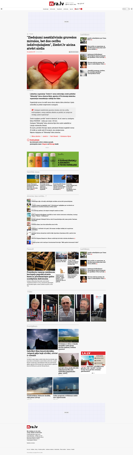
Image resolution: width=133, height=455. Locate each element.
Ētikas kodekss (63, 449)
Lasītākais (84, 34)
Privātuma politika (41, 449)
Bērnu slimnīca (35, 136)
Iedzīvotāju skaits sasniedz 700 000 (61, 260)
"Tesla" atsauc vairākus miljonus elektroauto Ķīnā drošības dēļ (73, 262)
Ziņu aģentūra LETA (31, 51)
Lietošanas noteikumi (50, 449)
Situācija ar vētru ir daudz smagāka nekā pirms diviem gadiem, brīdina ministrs (68, 346)
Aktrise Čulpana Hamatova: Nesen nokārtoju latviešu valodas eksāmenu (52, 238)
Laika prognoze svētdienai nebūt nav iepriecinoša (65, 396)
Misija (36, 449)
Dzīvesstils (52, 9)
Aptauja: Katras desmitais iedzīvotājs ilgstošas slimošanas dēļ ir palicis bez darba (53, 233)
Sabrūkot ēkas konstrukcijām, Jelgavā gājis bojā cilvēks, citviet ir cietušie (42, 353)
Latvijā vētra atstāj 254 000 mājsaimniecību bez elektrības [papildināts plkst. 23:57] (68, 370)
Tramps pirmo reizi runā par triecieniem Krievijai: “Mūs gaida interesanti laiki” (55, 242)
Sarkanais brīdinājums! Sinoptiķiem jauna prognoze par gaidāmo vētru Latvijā (96, 56)
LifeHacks (65, 9)
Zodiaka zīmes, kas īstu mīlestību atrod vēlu (44, 224)
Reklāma (32, 449)
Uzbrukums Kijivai (65, 136)
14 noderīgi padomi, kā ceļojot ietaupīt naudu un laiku (47, 210)
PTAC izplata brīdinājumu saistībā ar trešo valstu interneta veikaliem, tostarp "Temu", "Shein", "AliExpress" (54, 215)
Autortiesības (56, 449)
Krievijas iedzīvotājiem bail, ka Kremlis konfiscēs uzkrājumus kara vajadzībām (71, 187)
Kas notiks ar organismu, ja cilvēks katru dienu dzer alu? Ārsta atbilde (97, 47)
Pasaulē (31, 34)
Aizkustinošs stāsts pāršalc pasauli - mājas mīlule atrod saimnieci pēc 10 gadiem (60, 278)
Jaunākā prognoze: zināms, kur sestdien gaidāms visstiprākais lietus (96, 72)
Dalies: (47, 147)
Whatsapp (52, 144)
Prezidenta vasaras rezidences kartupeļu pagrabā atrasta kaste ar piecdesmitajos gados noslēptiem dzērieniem (41, 275)
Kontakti (72, 449)
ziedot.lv (44, 136)
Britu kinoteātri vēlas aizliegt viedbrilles (72, 276)
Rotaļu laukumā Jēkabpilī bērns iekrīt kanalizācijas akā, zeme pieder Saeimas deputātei (54, 219)
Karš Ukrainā (53, 136)
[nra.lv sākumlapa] (56, 4)
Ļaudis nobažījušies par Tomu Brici (97, 38)
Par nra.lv (28, 449)
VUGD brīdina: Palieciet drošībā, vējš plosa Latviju (38, 396)
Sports (71, 9)
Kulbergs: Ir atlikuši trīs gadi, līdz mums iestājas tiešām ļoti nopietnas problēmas (52, 229)
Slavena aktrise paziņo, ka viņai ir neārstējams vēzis (96, 63)
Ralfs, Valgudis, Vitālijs (70, 4)
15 (32, 243)
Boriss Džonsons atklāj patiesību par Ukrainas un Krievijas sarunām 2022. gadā (32, 186)
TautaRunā (59, 9)
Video (29, 291)
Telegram (44, 144)
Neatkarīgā (45, 9)
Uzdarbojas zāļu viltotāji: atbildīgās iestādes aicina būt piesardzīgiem (51, 201)
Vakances (69, 449)
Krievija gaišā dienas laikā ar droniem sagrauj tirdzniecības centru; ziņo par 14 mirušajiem (59, 186)
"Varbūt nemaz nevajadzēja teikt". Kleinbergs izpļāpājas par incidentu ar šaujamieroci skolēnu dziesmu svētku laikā (52, 206)
